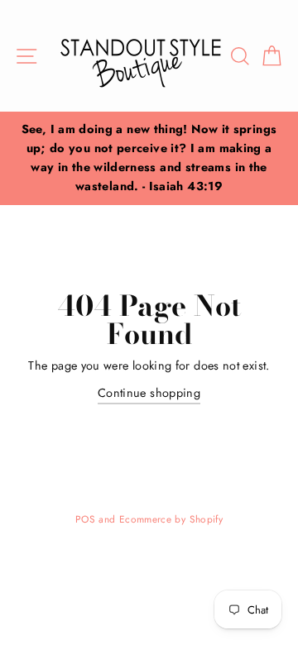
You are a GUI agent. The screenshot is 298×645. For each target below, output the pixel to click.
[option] (149, 158)
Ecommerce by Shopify (171, 519)
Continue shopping (149, 393)
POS (85, 519)
